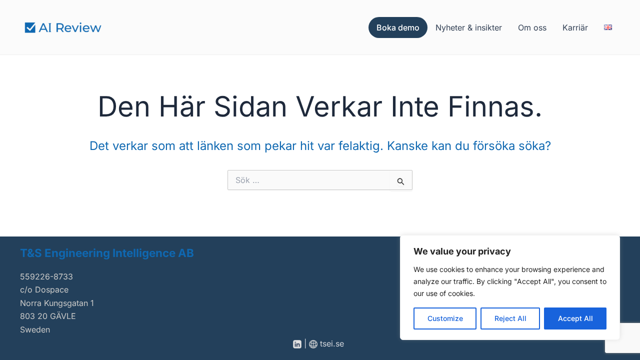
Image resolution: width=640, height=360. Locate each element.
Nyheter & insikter (469, 27)
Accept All (575, 318)
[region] (510, 287)
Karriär (575, 27)
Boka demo (398, 27)
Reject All (510, 318)
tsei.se (333, 343)
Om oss (532, 27)
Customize (445, 318)
